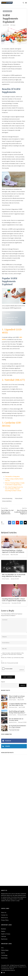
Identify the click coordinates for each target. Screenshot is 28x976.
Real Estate (4, 939)
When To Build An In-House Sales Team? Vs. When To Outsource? (17, 697)
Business (3, 929)
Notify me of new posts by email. (9, 663)
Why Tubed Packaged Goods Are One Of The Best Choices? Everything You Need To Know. (14, 488)
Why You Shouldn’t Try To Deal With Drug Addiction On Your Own (13, 575)
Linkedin (7, 746)
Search (3, 682)
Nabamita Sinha (13, 722)
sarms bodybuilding (7, 498)
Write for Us (4, 917)
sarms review (19, 498)
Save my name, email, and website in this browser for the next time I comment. (13, 653)
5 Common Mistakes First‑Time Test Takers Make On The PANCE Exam (17, 705)
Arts (2, 948)
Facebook (8, 741)
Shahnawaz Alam (6, 603)
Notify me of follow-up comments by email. (12, 657)
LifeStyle (3, 936)
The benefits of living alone (12, 476)
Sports (3, 953)
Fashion (3, 931)
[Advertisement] (14, 818)
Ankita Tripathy (5, 554)
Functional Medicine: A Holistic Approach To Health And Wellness (13, 551)
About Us (3, 912)
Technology (4, 955)
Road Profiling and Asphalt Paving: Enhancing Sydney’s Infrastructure (17, 712)
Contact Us (4, 915)
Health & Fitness (5, 934)
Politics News (4, 950)
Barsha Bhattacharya (14, 729)
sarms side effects (7, 501)
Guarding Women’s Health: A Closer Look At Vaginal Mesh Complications (14, 599)
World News (4, 958)
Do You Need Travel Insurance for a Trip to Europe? (17, 726)
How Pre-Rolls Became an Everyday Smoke (16, 719)
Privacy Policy (5, 920)
